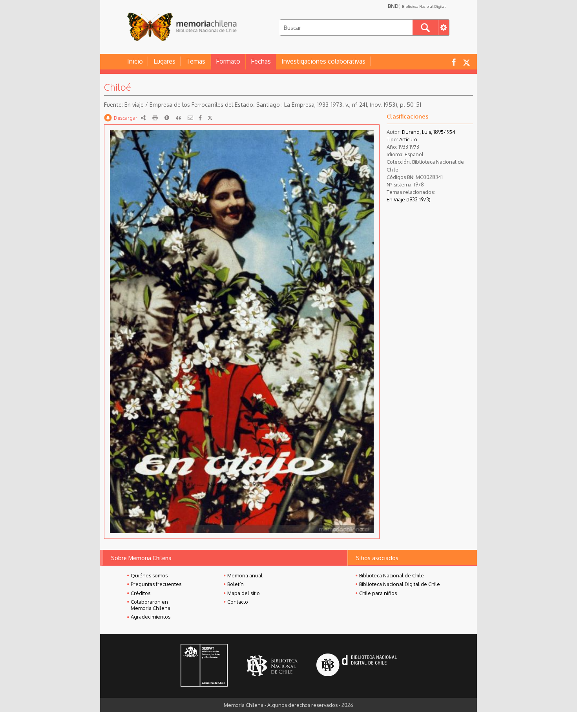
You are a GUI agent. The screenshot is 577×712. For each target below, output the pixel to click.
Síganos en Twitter (466, 61)
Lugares (164, 61)
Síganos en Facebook (454, 61)
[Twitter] (210, 118)
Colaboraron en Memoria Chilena (150, 605)
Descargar (125, 118)
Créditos (140, 593)
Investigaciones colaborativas (323, 61)
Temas (195, 61)
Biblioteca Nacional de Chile (391, 575)
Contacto (237, 602)
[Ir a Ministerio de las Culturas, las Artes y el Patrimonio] (204, 666)
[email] (190, 118)
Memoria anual (245, 575)
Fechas (261, 61)
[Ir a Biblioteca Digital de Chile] (356, 665)
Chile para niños (378, 593)
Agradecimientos (150, 616)
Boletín (235, 584)
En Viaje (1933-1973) (409, 199)
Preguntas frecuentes (156, 584)
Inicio (135, 61)
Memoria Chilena (182, 26)
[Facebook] (200, 118)
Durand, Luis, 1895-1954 (428, 132)
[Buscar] (425, 27)
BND (417, 6)
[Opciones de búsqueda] (443, 27)
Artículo (408, 139)
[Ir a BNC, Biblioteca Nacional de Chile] (272, 665)
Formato (228, 61)
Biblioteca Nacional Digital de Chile (399, 584)
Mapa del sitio (243, 593)
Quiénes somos (149, 575)
